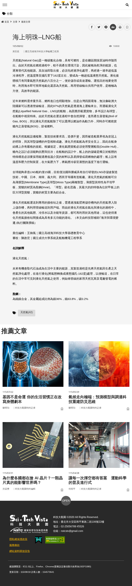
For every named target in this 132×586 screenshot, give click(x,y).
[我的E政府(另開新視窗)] (38, 540)
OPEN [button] (66, 500)
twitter (99, 27)
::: (2, 21)
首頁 (7, 21)
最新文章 (25, 21)
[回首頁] (66, 5)
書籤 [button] (127, 27)
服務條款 (14, 545)
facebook (92, 27)
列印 (120, 27)
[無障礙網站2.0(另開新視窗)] (55, 539)
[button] (127, 5)
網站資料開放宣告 (19, 551)
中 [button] (113, 27)
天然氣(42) (26, 312)
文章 (15, 21)
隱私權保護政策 (18, 539)
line (105, 27)
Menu (5, 5)
